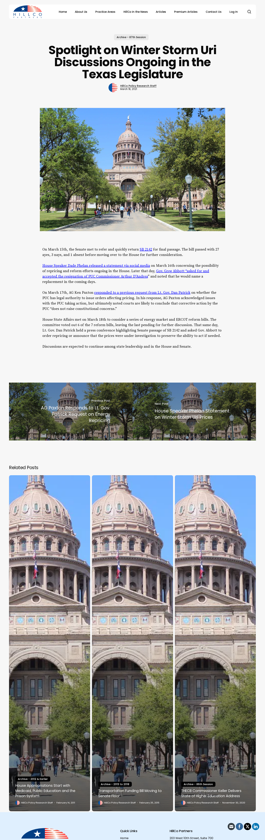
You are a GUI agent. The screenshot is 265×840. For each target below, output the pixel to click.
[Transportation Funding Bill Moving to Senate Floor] (132, 643)
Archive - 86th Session (198, 784)
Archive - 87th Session (131, 37)
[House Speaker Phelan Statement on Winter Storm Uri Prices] (194, 411)
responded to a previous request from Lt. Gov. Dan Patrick (142, 292)
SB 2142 (146, 249)
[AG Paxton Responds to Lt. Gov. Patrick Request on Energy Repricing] (70, 411)
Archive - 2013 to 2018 (115, 784)
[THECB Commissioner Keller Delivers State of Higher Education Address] (215, 643)
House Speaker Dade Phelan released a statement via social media (96, 266)
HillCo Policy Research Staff (138, 86)
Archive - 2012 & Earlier (33, 779)
